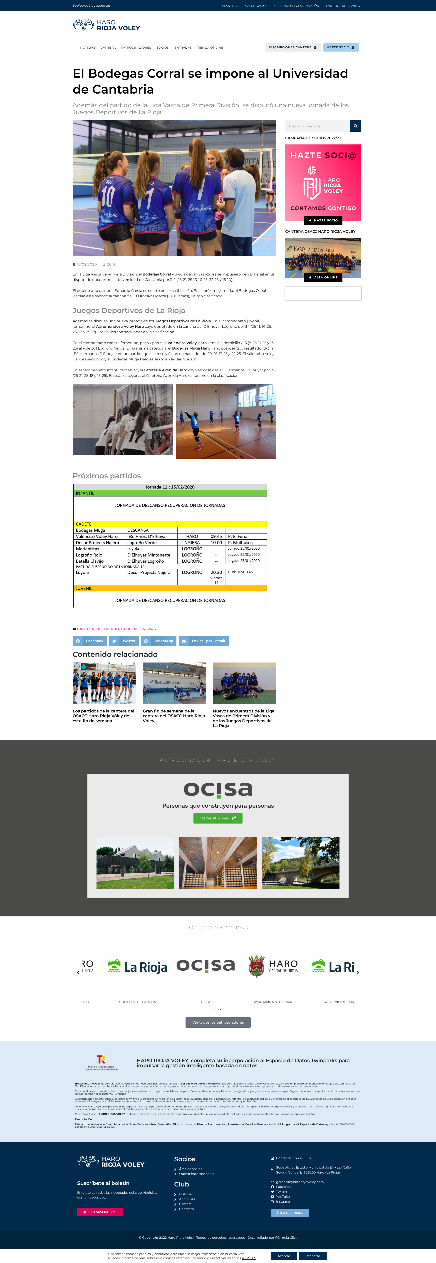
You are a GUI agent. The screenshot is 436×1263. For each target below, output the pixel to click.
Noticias (87, 47)
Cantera (108, 47)
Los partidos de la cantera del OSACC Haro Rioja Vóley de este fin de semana (103, 716)
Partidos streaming (343, 5)
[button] (90, 641)
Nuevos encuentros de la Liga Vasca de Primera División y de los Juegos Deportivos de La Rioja (244, 718)
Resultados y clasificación (295, 5)
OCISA (184, 1002)
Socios (163, 47)
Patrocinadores (136, 47)
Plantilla (230, 5)
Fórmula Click (286, 1238)
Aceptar (284, 1256)
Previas (148, 629)
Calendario (255, 5)
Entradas (183, 47)
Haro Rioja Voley (181, 1238)
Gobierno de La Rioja (116, 1002)
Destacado (107, 629)
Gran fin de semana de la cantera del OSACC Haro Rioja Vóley (174, 716)
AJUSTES (249, 1258)
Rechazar (313, 1256)
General (129, 629)
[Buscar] (355, 126)
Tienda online (210, 47)
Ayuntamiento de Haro (252, 1002)
